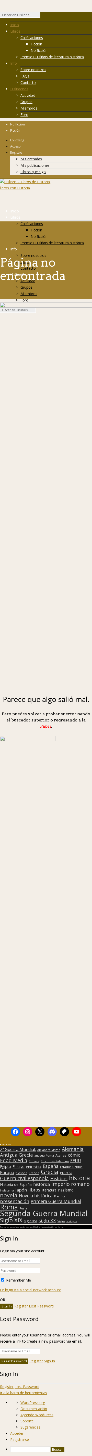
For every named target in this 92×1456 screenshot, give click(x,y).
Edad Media (13, 1160)
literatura (49, 1190)
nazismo (66, 1190)
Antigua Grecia (16, 1155)
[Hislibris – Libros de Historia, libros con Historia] (25, 187)
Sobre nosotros (33, 69)
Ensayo (19, 1167)
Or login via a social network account (30, 1289)
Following (17, 140)
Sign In (49, 1361)
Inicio (14, 24)
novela (8, 1195)
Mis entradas (31, 159)
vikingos (71, 1221)
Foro (24, 114)
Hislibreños (19, 88)
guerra (66, 1173)
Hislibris (58, 1178)
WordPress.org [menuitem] (32, 1402)
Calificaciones (31, 37)
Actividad (27, 95)
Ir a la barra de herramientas (23, 1392)
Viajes (61, 1221)
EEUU (75, 1161)
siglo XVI (30, 1221)
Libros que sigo (33, 171)
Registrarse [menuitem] (19, 1439)
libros (34, 1190)
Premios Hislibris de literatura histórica (52, 56)
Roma (9, 1207)
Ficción (36, 44)
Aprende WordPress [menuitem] (36, 1414)
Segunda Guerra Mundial (44, 1213)
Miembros (28, 108)
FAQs (24, 76)
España (51, 1166)
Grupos (26, 101)
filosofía (21, 1173)
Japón (21, 1190)
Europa (7, 1172)
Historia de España (16, 1185)
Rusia (23, 1208)
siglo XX (47, 1220)
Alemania (73, 1149)
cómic (74, 1155)
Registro (16, 152)
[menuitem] (51, 1449)
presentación (14, 1201)
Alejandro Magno (48, 1150)
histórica (41, 1184)
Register (21, 1306)
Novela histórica (36, 1196)
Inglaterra (7, 1190)
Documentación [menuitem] (33, 1408)
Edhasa (34, 1161)
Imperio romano (70, 1184)
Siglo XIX (11, 1220)
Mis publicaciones (35, 165)
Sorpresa (6, 1144)
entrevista (33, 1167)
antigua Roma (44, 1155)
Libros (15, 31)
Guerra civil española (24, 1178)
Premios (59, 1196)
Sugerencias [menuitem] (30, 1427)
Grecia (49, 1172)
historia (79, 1178)
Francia (34, 1173)
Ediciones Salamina (55, 1161)
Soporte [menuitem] (27, 1421)
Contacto (28, 82)
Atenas (60, 1155)
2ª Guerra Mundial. (18, 1149)
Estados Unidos (71, 1167)
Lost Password (41, 1306)
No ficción (39, 50)
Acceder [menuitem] (17, 1433)
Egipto (5, 1167)
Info (13, 63)
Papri (46, 726)
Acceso (15, 146)
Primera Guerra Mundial (56, 1201)
